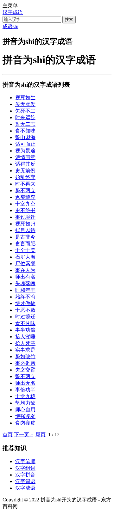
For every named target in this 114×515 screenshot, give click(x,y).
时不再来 (25, 184)
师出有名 (25, 276)
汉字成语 (13, 12)
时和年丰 (25, 290)
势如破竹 (25, 356)
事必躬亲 (25, 363)
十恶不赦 (25, 310)
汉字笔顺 (25, 461)
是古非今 (25, 237)
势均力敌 (25, 403)
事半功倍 (25, 330)
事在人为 (25, 270)
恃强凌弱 (25, 416)
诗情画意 (25, 157)
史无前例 (25, 170)
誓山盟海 (25, 137)
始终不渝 (25, 296)
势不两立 (25, 190)
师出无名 (25, 383)
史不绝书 (25, 210)
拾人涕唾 (25, 336)
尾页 (40, 434)
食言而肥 (25, 243)
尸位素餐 (25, 263)
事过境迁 (25, 217)
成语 (8, 26)
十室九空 (25, 203)
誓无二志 (25, 124)
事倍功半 (25, 389)
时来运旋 (25, 117)
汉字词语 (25, 481)
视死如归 (25, 223)
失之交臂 (25, 369)
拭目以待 (25, 230)
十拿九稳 (25, 396)
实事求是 (25, 350)
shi (15, 26)
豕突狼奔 (25, 197)
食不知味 (25, 130)
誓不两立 (25, 376)
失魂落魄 (25, 283)
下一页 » (23, 434)
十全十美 (25, 250)
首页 (8, 434)
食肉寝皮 (25, 423)
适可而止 (25, 144)
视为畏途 (25, 150)
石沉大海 (25, 257)
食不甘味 (25, 323)
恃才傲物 (25, 303)
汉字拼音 (25, 474)
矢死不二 (25, 110)
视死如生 (25, 97)
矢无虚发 (25, 104)
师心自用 (25, 409)
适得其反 (25, 164)
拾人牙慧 (25, 343)
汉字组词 (25, 468)
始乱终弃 (25, 177)
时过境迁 (25, 316)
